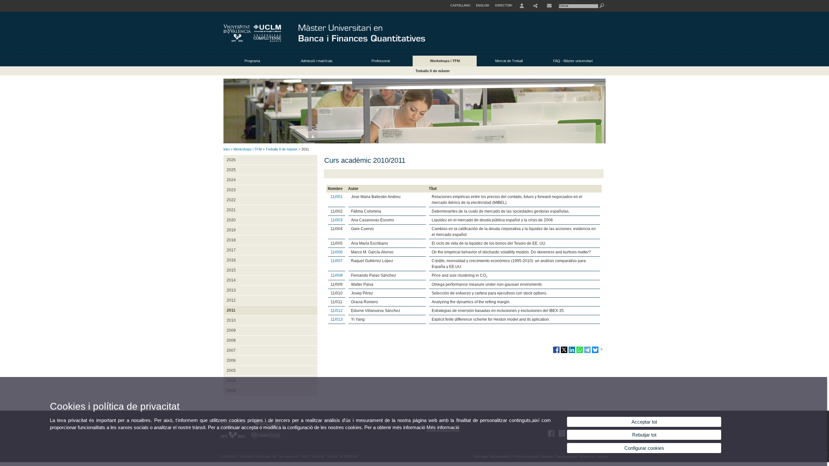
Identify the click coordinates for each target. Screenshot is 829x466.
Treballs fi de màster (432, 71)
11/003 (337, 220)
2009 (231, 330)
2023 (231, 190)
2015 (231, 270)
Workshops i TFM (445, 61)
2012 (231, 300)
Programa (252, 61)
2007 (231, 350)
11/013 (337, 319)
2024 (231, 180)
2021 (231, 210)
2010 (231, 320)
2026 (231, 160)
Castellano (460, 5)
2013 (231, 290)
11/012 (337, 310)
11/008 (337, 275)
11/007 (337, 261)
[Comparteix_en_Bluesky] (595, 352)
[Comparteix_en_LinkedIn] (572, 352)
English (482, 5)
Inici (226, 149)
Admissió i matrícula (316, 61)
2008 (231, 340)
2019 (231, 230)
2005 (231, 370)
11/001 (337, 196)
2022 (231, 200)
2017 (231, 250)
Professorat (380, 61)
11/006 (337, 252)
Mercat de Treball (509, 61)
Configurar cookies (644, 448)
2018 (231, 240)
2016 (231, 260)
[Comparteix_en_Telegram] (587, 352)
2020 (231, 220)
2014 (231, 280)
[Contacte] (549, 6)
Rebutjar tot (644, 435)
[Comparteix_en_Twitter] (564, 352)
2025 (231, 170)
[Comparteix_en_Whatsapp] (580, 352)
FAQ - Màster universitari (573, 61)
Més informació (442, 427)
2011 (231, 310)
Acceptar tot (644, 422)
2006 (231, 360)
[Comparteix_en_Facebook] (556, 352)
